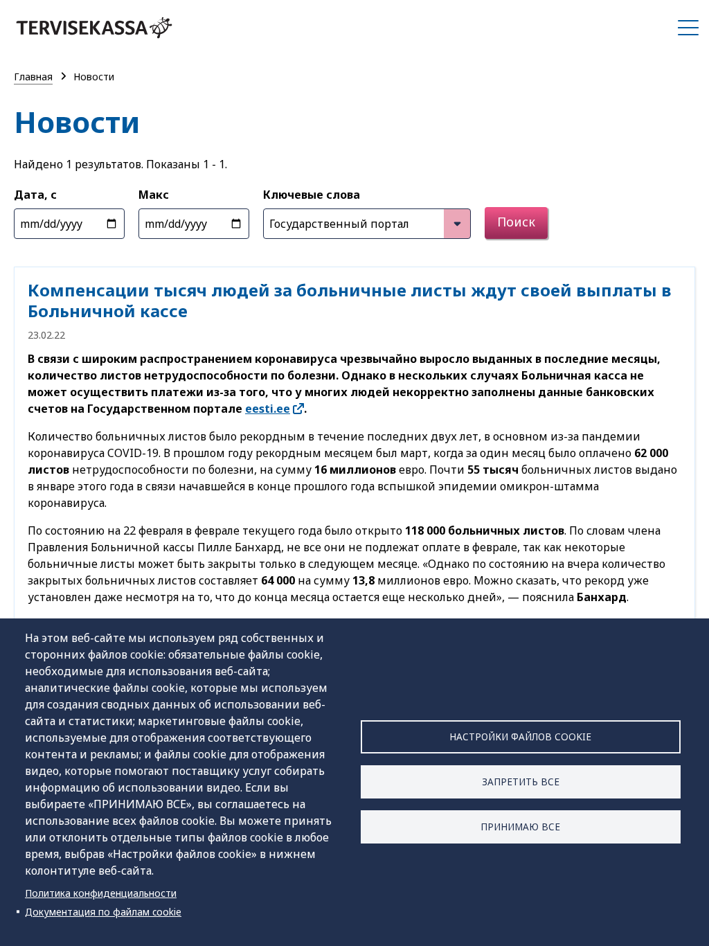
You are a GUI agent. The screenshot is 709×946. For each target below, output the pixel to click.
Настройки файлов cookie (520, 736)
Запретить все (520, 781)
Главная (33, 76)
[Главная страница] (94, 28)
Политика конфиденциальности (101, 893)
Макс (153, 194)
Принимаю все (520, 826)
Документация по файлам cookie (103, 911)
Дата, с (35, 194)
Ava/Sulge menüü (688, 27)
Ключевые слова (311, 194)
